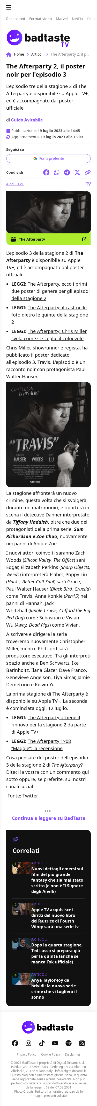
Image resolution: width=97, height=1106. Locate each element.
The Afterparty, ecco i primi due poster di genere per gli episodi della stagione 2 (50, 291)
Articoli (37, 54)
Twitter (30, 796)
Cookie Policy (50, 1054)
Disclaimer (72, 1054)
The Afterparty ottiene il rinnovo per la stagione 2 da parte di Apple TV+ (48, 724)
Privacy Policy (26, 1054)
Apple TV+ (15, 183)
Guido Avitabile (27, 120)
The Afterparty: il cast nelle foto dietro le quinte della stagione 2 (49, 314)
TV (88, 184)
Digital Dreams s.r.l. (71, 1062)
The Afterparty (32, 239)
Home (19, 54)
